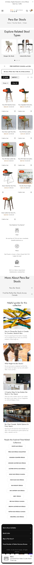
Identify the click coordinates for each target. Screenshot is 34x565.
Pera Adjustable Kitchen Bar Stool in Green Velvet (25, 105)
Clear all (14, 83)
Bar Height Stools (17, 485)
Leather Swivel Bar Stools (17, 469)
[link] (18, 66)
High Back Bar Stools (17, 480)
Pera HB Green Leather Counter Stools (25, 132)
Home (9, 23)
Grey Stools (17, 496)
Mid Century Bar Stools (17, 490)
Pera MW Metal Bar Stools (8, 105)
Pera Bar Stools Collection (17, 452)
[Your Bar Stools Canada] (17, 10)
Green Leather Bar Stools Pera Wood (9, 213)
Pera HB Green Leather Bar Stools (8, 159)
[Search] (27, 11)
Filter (6, 77)
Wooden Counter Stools (17, 457)
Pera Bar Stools (16, 23)
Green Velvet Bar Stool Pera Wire (9, 186)
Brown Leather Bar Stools (17, 506)
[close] (33, 1)
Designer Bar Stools (9, 56)
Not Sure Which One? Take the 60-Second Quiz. (17, 71)
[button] (30, 47)
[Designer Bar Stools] (8, 46)
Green (5, 83)
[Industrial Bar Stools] (25, 46)
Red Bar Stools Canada (17, 501)
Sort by (14, 77)
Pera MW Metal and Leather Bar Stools (25, 159)
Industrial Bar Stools (25, 56)
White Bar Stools (17, 446)
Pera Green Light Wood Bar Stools (9, 132)
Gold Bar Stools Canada (17, 474)
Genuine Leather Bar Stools (17, 463)
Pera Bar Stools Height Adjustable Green (25, 186)
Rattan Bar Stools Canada (17, 511)
